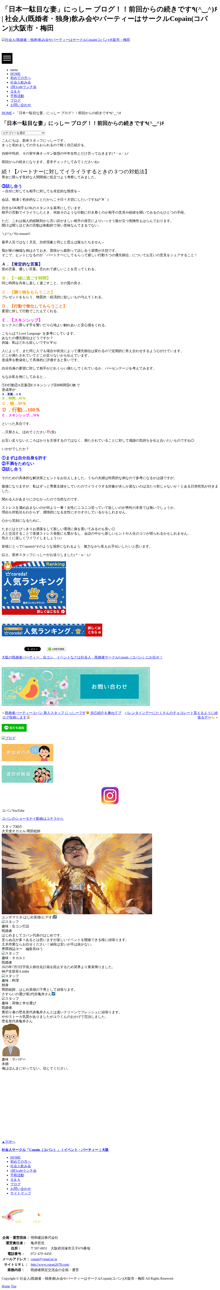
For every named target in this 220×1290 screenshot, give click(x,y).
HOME (15, 74)
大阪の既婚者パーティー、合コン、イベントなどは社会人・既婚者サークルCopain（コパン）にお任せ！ (82, 657)
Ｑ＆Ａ (15, 91)
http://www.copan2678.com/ (50, 1264)
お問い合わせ (20, 105)
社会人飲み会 (20, 82)
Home (6, 1286)
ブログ (15, 100)
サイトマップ (20, 1193)
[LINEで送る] (56, 648)
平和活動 (17, 96)
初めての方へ (20, 78)
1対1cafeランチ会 (23, 87)
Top (13, 1286)
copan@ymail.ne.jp (44, 1259)
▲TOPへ (8, 1142)
